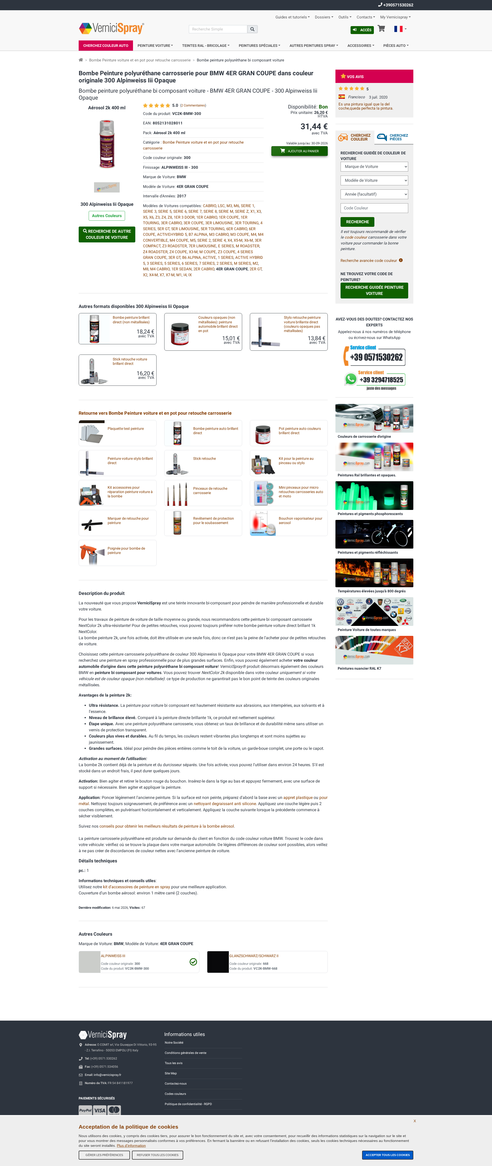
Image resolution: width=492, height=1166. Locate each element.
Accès (366, 30)
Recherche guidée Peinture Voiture (374, 290)
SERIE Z (242, 211)
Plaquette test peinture (126, 428)
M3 (229, 206)
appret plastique (298, 797)
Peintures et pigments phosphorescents (370, 514)
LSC (221, 206)
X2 (145, 275)
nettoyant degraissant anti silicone (225, 803)
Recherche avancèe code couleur (369, 260)
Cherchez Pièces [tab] (399, 137)
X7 (162, 275)
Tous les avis (173, 1063)
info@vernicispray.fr (107, 1075)
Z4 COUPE (178, 252)
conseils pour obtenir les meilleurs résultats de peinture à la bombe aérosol (166, 826)
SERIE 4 (219, 240)
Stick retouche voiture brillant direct (130, 361)
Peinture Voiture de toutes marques (367, 630)
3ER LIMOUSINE (219, 223)
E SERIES (226, 246)
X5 (145, 217)
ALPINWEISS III (113, 956)
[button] (400, 29)
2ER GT (256, 269)
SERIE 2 (204, 240)
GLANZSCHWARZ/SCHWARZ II (254, 956)
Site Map (171, 1073)
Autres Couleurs (107, 215)
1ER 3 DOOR (184, 217)
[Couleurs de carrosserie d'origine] (374, 418)
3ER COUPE (193, 223)
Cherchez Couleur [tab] (361, 137)
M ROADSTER (247, 246)
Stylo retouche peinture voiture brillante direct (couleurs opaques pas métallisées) (302, 324)
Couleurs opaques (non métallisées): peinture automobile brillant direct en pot (218, 324)
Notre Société (174, 1042)
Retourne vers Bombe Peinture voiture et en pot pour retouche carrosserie (155, 413)
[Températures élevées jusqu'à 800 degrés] (374, 572)
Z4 (163, 217)
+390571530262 (397, 5)
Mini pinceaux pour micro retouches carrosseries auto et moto (301, 492)
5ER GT (163, 229)
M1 (179, 275)
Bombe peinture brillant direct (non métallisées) (131, 319)
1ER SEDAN (181, 269)
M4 (253, 234)
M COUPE (207, 252)
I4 (185, 275)
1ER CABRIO (206, 217)
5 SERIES (172, 263)
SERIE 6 (180, 211)
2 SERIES (224, 263)
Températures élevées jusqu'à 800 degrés (372, 591)
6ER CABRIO (236, 229)
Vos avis (355, 76)
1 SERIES (225, 257)
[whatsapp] (374, 380)
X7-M (170, 275)
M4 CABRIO (160, 269)
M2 (255, 263)
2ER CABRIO (203, 269)
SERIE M (226, 211)
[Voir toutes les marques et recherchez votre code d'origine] (374, 611)
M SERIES (242, 263)
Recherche (357, 221)
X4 (230, 240)
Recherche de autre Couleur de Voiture (108, 234)
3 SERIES (154, 263)
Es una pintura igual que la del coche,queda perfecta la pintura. (366, 106)
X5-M (238, 240)
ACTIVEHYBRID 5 (172, 234)
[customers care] (374, 355)
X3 (259, 211)
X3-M (193, 252)
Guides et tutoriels (291, 17)
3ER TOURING (247, 223)
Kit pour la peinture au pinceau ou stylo (296, 460)
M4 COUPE (179, 240)
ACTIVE (209, 257)
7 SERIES (207, 263)
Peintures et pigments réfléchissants (368, 552)
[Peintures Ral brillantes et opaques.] (374, 456)
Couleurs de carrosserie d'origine (364, 436)
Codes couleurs (175, 1094)
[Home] (81, 60)
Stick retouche (204, 458)
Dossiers (322, 17)
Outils (343, 17)
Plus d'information (131, 1145)
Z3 (157, 217)
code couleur (356, 237)
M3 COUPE (239, 234)
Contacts (364, 17)
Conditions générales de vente (185, 1053)
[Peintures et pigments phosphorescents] (374, 495)
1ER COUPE (229, 217)
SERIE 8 (210, 211)
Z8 (170, 217)
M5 (193, 240)
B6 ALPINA (191, 257)
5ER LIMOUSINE (185, 229)
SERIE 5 (164, 211)
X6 (151, 217)
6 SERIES (189, 263)
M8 (145, 269)
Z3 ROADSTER (174, 246)
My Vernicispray (394, 17)
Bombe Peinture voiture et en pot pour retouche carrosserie (140, 60)
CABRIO (209, 206)
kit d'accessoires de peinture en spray (136, 886)
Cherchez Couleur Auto (105, 46)
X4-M (153, 275)
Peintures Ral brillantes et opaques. (367, 475)
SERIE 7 (195, 211)
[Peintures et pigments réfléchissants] (374, 534)
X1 (252, 211)
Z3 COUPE (226, 252)
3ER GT (174, 257)
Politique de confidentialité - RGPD (188, 1104)
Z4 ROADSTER (155, 252)
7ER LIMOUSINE (202, 246)
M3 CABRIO (219, 234)
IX (190, 275)
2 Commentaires (193, 105)
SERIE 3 (149, 211)
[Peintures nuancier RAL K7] (374, 650)
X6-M (248, 240)
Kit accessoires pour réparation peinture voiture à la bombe (130, 492)
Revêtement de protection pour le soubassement (213, 520)
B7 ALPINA (198, 234)
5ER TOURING (212, 229)
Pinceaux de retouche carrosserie (210, 490)
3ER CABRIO (171, 223)
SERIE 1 (247, 206)
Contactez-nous (176, 1083)
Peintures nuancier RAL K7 (359, 668)
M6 (236, 206)
